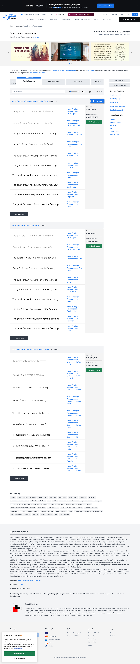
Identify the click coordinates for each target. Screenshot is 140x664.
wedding (66, 514)
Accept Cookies (19, 653)
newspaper (87, 511)
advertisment (62, 497)
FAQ (111, 633)
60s (51, 497)
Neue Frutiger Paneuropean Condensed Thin (74, 387)
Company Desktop (115, 122)
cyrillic (24, 504)
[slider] (73, 91)
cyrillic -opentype (33, 504)
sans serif (35, 514)
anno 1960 (92, 497)
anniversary (83, 497)
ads (55, 497)
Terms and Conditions (95, 633)
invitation (23, 511)
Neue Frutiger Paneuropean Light (73, 155)
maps (57, 511)
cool (18, 504)
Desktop (112, 119)
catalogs (73, 501)
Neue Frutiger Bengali (116, 110)
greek (69, 508)
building (55, 501)
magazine (43, 511)
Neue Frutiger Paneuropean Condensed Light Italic (74, 424)
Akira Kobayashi (70, 70)
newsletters (78, 511)
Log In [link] (135, 14)
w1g (61, 514)
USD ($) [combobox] (113, 14)
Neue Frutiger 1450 (116, 95)
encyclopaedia (69, 504)
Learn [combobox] (103, 14)
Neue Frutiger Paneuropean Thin (74, 133)
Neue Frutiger (114, 102)
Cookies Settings (19, 659)
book (49, 501)
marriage (63, 511)
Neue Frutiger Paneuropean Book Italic (73, 184)
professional (19, 514)
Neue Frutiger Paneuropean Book (73, 175)
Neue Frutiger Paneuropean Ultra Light (73, 111)
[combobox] (42, 14)
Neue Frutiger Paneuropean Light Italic (73, 165)
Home (12, 26)
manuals (50, 511)
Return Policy (92, 642)
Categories (41, 19)
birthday (42, 501)
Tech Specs (78, 82)
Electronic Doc (114, 131)
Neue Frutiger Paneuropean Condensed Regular (73, 457)
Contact (112, 636)
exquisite (33, 508)
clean (19, 497)
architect (25, 501)
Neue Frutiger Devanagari (117, 106)
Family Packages (29, 81)
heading (25, 497)
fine (57, 508)
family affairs (41, 508)
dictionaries (44, 504)
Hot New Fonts (66, 19)
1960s (46, 497)
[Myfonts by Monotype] (9, 17)
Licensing (97, 82)
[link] (22, 14)
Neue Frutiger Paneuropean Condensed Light (74, 413)
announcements (16, 501)
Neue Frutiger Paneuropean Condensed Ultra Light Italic (74, 374)
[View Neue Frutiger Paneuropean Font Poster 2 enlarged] (70, 51)
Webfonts (113, 125)
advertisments (73, 497)
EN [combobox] (122, 14)
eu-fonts (88, 504)
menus (70, 511)
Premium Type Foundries (82, 19)
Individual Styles (54, 82)
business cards (64, 501)
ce (88, 501)
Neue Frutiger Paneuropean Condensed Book (74, 434)
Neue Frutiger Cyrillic (116, 99)
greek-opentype (77, 508)
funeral (63, 508)
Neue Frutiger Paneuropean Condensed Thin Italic (74, 400)
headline (87, 508)
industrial (33, 497)
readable (27, 514)
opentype (96, 511)
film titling (51, 508)
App (111, 128)
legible (13, 497)
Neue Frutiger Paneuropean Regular (73, 194)
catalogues (81, 501)
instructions (14, 511)
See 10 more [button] (19, 338)
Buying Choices (94, 122)
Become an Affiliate (73, 636)
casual (40, 497)
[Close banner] (92, 14)
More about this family (38, 73)
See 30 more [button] (19, 214)
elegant (60, 504)
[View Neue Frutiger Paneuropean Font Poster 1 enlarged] (30, 51)
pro (12, 514)
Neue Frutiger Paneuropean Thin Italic (74, 143)
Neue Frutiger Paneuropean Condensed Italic (74, 468)
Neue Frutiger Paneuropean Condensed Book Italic (74, 445)
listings (36, 511)
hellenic (94, 508)
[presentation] (8, 52)
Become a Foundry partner (75, 633)
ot (101, 511)
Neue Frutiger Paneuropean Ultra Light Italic (74, 123)
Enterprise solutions (129, 19)
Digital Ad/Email (114, 134)
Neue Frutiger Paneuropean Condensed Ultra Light (74, 360)
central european (96, 501)
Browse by (30, 19)
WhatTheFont (106, 19)
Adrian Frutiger (58, 70)
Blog (95, 19)
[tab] (69, 63)
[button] (2, 6)
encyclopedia (80, 504)
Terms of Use (92, 636)
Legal (90, 645)
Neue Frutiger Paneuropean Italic (73, 204)
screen (43, 514)
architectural (34, 501)
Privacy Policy (92, 639)
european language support (19, 508)
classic (13, 504)
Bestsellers (53, 19)
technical (50, 514)
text (56, 514)
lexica (30, 511)
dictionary (53, 504)
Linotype (19, 26)
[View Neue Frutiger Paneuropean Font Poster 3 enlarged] (110, 51)
